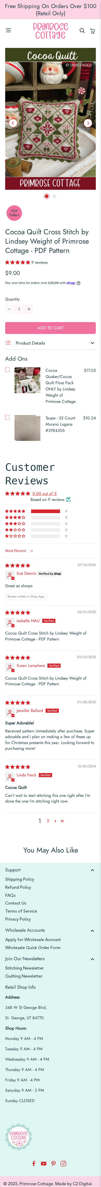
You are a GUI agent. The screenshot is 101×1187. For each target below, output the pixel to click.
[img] (17, 566)
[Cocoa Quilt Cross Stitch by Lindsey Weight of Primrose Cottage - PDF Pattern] (50, 119)
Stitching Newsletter (24, 968)
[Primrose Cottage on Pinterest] (53, 1165)
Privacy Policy (18, 919)
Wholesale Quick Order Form (33, 948)
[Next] (88, 123)
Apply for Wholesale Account (33, 940)
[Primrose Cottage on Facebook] (34, 1165)
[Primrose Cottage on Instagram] (63, 1165)
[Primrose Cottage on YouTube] (44, 1165)
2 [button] (48, 821)
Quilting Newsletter (23, 976)
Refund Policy (18, 887)
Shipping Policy (19, 879)
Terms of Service (21, 911)
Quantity (12, 299)
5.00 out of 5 (44, 494)
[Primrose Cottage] (50, 31)
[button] (18, 262)
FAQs (10, 895)
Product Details (30, 343)
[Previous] (13, 123)
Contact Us (15, 903)
